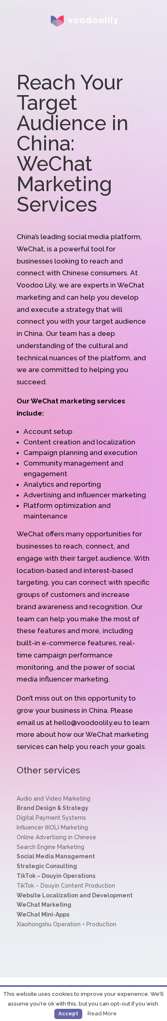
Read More (102, 1013)
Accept (68, 1013)
